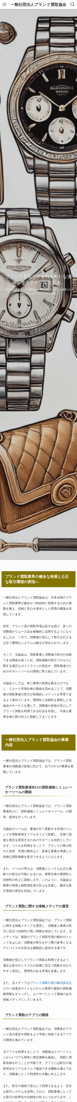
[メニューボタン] (4, 4)
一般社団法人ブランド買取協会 (38, 5)
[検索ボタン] (72, 4)
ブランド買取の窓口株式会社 (49, 982)
